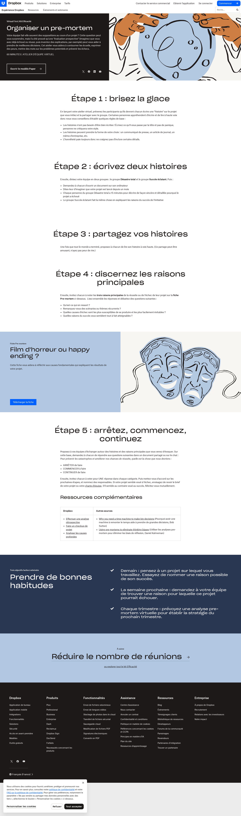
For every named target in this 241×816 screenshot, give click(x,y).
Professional (52, 710)
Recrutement (201, 710)
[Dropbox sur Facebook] (17, 761)
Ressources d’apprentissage (133, 746)
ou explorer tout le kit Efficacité (120, 666)
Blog (160, 705)
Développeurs (164, 724)
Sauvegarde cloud (92, 724)
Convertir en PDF (91, 738)
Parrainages (163, 733)
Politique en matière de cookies (135, 724)
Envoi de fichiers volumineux (96, 705)
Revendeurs (163, 738)
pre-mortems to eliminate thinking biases (127, 529)
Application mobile (18, 710)
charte (88, 485)
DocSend (50, 738)
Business (50, 714)
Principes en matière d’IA (132, 736)
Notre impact (201, 719)
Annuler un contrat (129, 714)
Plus (48, 705)
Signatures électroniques (95, 733)
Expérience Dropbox (13, 10)
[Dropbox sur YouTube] (24, 761)
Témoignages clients (167, 714)
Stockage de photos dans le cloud (99, 714)
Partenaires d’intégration (169, 743)
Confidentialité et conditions (133, 719)
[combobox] (225, 10)
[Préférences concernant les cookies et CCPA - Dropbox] (45, 796)
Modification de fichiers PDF (96, 729)
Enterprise (51, 719)
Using (102, 529)
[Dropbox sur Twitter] (11, 761)
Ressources (33, 10)
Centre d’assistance (129, 705)
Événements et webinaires (55, 10)
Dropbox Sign (52, 733)
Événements (163, 710)
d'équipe (97, 485)
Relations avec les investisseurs (209, 714)
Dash (48, 724)
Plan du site (126, 741)
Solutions (13, 724)
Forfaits (50, 743)
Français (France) (21, 774)
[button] (120, 125)
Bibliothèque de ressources (170, 719)
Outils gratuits (16, 743)
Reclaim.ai (51, 729)
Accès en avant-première (21, 733)
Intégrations (15, 714)
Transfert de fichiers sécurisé (97, 719)
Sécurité (13, 729)
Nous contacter (127, 710)
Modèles (13, 738)
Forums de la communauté (170, 729)
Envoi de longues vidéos (94, 710)
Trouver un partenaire (168, 748)
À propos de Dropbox (204, 705)
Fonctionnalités (16, 719)
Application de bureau (19, 705)
